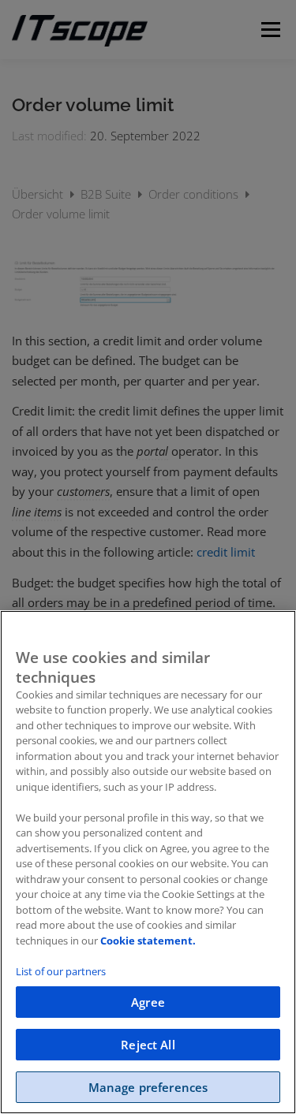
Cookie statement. (148, 940)
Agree (148, 1002)
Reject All (148, 1045)
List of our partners (61, 971)
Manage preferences (148, 1087)
